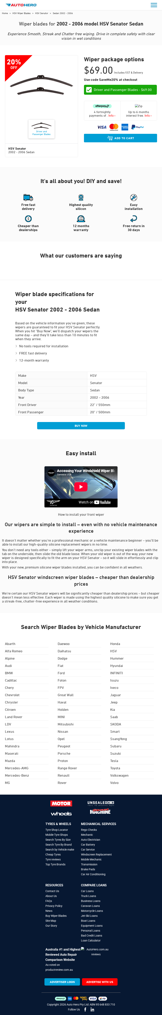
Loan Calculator (91, 940)
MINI (61, 717)
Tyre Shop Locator (56, 829)
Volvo (114, 783)
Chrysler (11, 702)
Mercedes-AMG (16, 768)
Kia (112, 709)
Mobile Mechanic (91, 859)
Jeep (114, 702)
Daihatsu (64, 651)
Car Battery (88, 844)
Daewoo (64, 644)
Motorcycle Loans (92, 910)
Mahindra (12, 746)
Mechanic (87, 834)
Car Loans (87, 891)
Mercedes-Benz (17, 775)
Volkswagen (119, 775)
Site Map (50, 920)
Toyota (115, 768)
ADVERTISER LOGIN (62, 982)
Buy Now (81, 425)
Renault (64, 775)
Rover (62, 783)
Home (5, 13)
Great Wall (65, 695)
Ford (61, 673)
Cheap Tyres (53, 854)
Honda (115, 644)
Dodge (62, 658)
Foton (62, 680)
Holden (63, 709)
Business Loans (90, 901)
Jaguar (115, 695)
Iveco (114, 687)
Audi (8, 666)
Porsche (64, 753)
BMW (9, 673)
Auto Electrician (90, 839)
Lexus (9, 731)
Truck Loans (88, 896)
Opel (61, 739)
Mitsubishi (65, 724)
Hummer (117, 658)
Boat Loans (88, 920)
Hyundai (116, 666)
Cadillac (11, 680)
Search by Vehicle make (59, 849)
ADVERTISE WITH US (99, 982)
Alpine (10, 658)
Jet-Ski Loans (89, 915)
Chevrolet (12, 695)
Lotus (9, 739)
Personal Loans (90, 930)
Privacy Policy (53, 905)
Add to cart (124, 138)
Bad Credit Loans (91, 935)
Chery (9, 687)
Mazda (10, 761)
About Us (51, 896)
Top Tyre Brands (55, 864)
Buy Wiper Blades (56, 915)
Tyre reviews (53, 859)
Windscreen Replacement (96, 854)
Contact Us (52, 891)
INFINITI (116, 673)
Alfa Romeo (13, 651)
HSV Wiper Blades (21, 13)
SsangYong (118, 739)
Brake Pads (88, 869)
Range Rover (67, 768)
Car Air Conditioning (93, 874)
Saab (114, 717)
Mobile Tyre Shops (56, 834)
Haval (62, 702)
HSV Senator (42, 13)
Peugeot (64, 746)
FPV (61, 687)
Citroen (10, 709)
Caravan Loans (90, 905)
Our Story (51, 925)
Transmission (89, 864)
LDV (8, 724)
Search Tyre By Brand (58, 844)
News (48, 910)
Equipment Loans (92, 925)
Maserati (11, 753)
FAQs (48, 901)
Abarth (10, 644)
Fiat (60, 666)
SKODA (115, 724)
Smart (115, 731)
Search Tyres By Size (58, 839)
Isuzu (114, 680)
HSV (113, 651)
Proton (63, 761)
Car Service (88, 849)
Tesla (114, 761)
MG (7, 783)
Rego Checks (89, 829)
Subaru (116, 746)
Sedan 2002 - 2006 (63, 13)
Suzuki (115, 753)
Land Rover (13, 717)
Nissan (63, 731)
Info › (111, 115)
